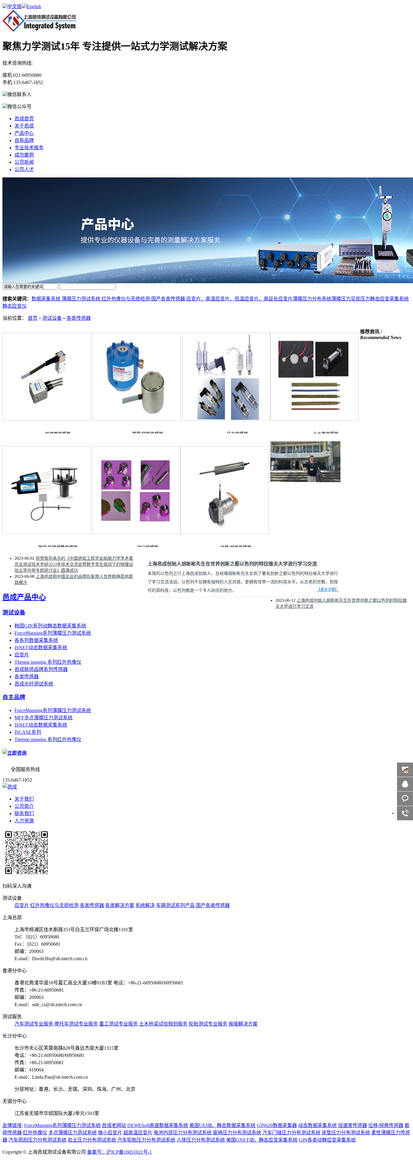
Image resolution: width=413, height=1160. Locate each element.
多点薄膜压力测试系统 (72, 1132)
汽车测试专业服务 (34, 1023)
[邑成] (39, 30)
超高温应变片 (137, 1132)
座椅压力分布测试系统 (237, 1132)
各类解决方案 (119, 905)
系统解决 (145, 905)
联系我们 (24, 813)
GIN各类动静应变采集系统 (327, 1139)
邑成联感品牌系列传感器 (41, 669)
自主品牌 (13, 697)
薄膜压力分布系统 (312, 298)
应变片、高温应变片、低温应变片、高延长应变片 (239, 298)
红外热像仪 (35, 1132)
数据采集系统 (46, 298)
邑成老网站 (114, 1125)
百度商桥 (405, 770)
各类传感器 (79, 318)
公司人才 (24, 169)
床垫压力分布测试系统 (346, 1132)
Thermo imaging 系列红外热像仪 (48, 662)
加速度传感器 (352, 1125)
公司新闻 (24, 162)
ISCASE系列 (28, 732)
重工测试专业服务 (118, 1023)
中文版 (14, 6)
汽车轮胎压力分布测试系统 (146, 1139)
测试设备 (52, 318)
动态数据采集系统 (317, 1125)
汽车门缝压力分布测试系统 (291, 1132)
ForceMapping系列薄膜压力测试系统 (53, 633)
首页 (32, 318)
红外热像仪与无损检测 (126, 298)
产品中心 (24, 133)
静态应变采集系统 (389, 298)
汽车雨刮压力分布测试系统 (37, 1139)
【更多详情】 (328, 590)
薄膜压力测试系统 (82, 298)
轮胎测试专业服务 (208, 1023)
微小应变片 (110, 1132)
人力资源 (24, 820)
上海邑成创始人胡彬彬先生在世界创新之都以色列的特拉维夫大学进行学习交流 (232, 563)
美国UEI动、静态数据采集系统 (222, 1125)
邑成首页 (24, 118)
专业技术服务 (29, 147)
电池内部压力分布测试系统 (183, 1132)
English (34, 6)
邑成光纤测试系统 (34, 683)
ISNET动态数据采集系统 (41, 647)
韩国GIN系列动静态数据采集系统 (50, 625)
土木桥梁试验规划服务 (163, 1023)
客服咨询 (405, 799)
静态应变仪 (14, 306)
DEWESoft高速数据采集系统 (157, 1125)
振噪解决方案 (243, 1023)
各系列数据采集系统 (36, 640)
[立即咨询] (14, 753)
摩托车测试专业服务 (76, 1023)
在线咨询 (405, 784)
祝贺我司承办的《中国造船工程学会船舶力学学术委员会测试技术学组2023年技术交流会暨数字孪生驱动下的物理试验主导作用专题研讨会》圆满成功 (74, 564)
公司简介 (24, 806)
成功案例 (24, 154)
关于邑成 (24, 125)
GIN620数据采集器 (277, 1125)
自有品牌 (24, 140)
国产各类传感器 (168, 298)
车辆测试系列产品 (175, 905)
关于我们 (24, 799)
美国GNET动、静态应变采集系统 (262, 1139)
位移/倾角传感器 (385, 1125)
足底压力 (360, 298)
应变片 (22, 654)
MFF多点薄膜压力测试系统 (44, 717)
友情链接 (12, 1125)
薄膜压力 (341, 298)
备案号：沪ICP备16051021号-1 (119, 1152)
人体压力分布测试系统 (201, 1139)
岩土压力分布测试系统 (92, 1139)
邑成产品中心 (24, 597)
